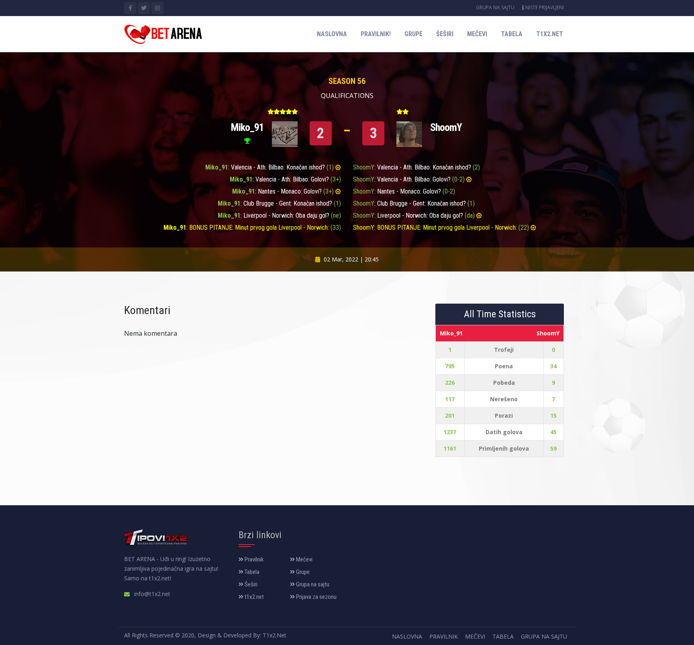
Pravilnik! (376, 34)
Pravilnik (253, 559)
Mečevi (477, 34)
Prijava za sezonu (316, 596)
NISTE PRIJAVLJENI (544, 7)
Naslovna (332, 34)
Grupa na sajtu (495, 7)
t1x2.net (549, 34)
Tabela (512, 34)
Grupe (413, 34)
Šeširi (444, 34)
